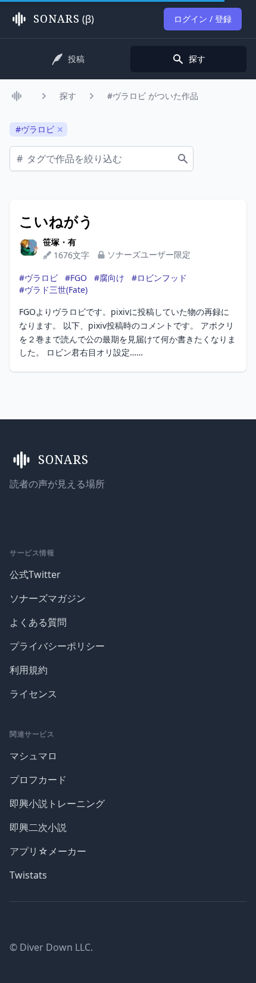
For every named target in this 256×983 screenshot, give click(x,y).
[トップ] (19, 96)
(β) (63, 19)
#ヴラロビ (38, 277)
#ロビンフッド (159, 277)
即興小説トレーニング (57, 803)
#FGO (76, 277)
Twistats (28, 875)
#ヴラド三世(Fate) (53, 289)
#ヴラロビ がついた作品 (152, 95)
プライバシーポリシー (57, 646)
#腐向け (109, 277)
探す (68, 95)
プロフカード (38, 779)
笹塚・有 (59, 242)
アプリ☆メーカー (48, 851)
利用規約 (29, 669)
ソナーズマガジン (48, 598)
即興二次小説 (38, 827)
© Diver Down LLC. (51, 947)
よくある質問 (38, 622)
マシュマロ (33, 755)
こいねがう (56, 221)
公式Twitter (35, 574)
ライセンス (33, 693)
